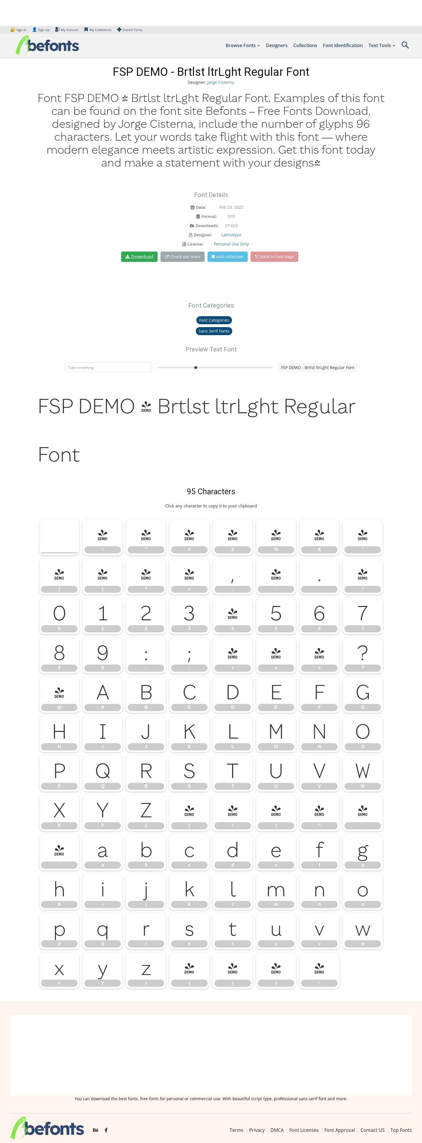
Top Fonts (401, 1130)
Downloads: (207, 225)
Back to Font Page (277, 256)
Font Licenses (304, 1130)
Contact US (373, 1130)
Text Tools (380, 45)
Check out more (185, 256)
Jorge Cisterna (220, 82)
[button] (405, 47)
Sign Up (41, 30)
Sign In (18, 30)
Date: (201, 207)
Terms (236, 1130)
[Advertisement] (211, 1055)
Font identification (343, 45)
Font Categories (214, 320)
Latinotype (231, 235)
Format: (209, 216)
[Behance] (95, 1130)
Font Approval (339, 1130)
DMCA (277, 1130)
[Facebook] (106, 1130)
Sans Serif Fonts (214, 331)
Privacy (257, 1130)
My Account (69, 30)
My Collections (100, 30)
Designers (277, 45)
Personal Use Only (231, 244)
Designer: (203, 235)
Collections (305, 45)
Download (142, 257)
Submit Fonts (132, 30)
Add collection (229, 256)
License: (195, 244)
